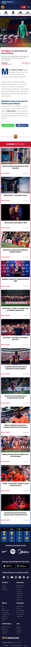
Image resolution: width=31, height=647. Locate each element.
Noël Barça (4, 633)
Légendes (19, 631)
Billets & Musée (5, 627)
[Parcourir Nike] (5, 551)
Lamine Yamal (20, 606)
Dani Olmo (4, 616)
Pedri (3, 608)
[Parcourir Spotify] (12, 551)
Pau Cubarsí (19, 587)
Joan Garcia (5, 589)
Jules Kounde (20, 595)
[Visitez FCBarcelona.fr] (3, 7)
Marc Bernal (5, 618)
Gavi (3, 606)
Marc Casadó (5, 612)
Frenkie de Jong (6, 614)
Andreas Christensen (19, 590)
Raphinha (19, 608)
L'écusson (19, 627)
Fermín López (5, 610)
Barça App (4, 629)
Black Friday (5, 631)
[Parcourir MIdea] (23, 551)
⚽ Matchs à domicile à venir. (7, 2)
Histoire (18, 633)
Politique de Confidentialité (16, 645)
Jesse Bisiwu (20, 616)
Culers (23, 7)
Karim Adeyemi (20, 614)
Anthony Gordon (21, 612)
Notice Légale (5, 645)
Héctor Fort (19, 599)
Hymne (18, 629)
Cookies (25, 645)
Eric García (19, 597)
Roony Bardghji (20, 610)
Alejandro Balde (20, 585)
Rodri (3, 620)
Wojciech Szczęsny (4, 586)
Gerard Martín (20, 593)
